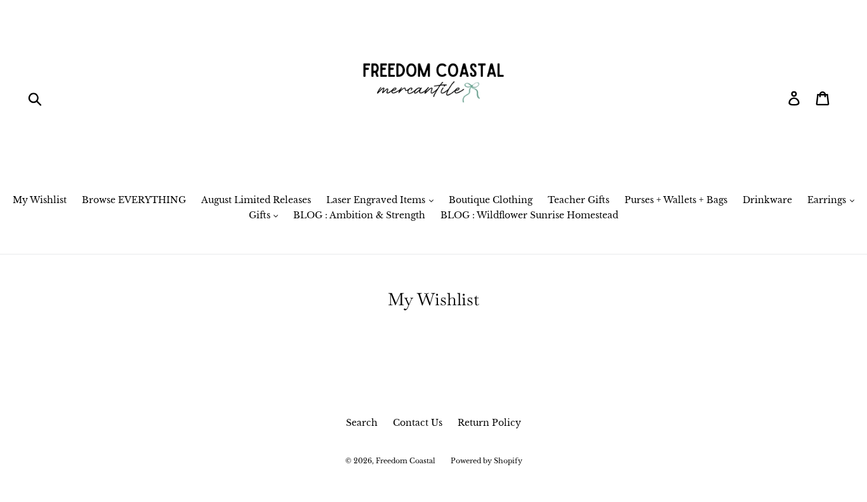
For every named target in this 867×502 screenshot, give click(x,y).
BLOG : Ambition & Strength (359, 215)
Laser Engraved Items (377, 200)
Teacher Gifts (578, 200)
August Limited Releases (256, 200)
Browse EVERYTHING (134, 200)
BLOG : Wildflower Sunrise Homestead (529, 215)
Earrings (828, 200)
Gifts (261, 215)
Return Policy (489, 422)
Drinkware (767, 200)
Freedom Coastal (405, 460)
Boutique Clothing (491, 200)
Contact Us (417, 422)
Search (362, 422)
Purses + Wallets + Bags (676, 200)
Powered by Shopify (486, 460)
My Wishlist (40, 200)
